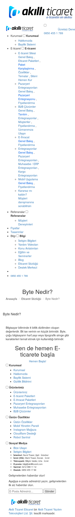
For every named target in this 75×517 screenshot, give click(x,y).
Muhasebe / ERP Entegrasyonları (28, 166)
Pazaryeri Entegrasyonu (27, 97)
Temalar (23, 76)
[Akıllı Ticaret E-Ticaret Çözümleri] (20, 32)
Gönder (49, 491)
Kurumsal (32, 36)
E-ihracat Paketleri (24, 400)
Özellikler (24, 72)
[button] (45, 25)
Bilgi (23, 236)
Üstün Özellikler (19, 417)
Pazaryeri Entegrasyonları (27, 85)
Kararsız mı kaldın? (26, 198)
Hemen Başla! (37, 361)
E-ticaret (30, 48)
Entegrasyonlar (28, 118)
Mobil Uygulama (28, 179)
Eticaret (28, 509)
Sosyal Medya (18, 443)
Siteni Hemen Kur (27, 78)
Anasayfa (11, 299)
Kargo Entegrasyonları (27, 173)
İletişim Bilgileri (27, 241)
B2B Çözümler (27, 106)
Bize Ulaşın (20, 448)
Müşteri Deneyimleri (25, 222)
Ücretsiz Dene (23, 271)
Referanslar (18, 216)
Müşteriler (24, 122)
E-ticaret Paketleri (24, 396)
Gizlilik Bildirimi (22, 381)
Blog (21, 260)
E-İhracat (23, 137)
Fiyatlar (15, 228)
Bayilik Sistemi (27, 44)
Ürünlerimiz (16, 387)
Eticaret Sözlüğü (28, 263)
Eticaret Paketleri (29, 61)
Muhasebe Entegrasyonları (29, 407)
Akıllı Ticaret (16, 509)
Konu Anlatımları (28, 248)
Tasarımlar (17, 232)
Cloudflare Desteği (24, 433)
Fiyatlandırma (26, 103)
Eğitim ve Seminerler (25, 254)
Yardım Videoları (28, 244)
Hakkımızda (25, 40)
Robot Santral (21, 437)
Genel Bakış (26, 57)
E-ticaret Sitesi (27, 53)
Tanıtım (23, 114)
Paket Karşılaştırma (26, 66)
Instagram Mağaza (24, 429)
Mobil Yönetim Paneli (26, 426)
